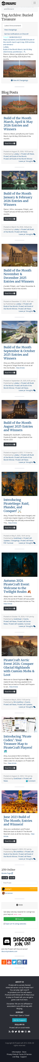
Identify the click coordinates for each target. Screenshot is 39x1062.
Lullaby (16, 154)
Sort (4, 878)
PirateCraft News (27, 154)
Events (26, 619)
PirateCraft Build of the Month (15, 156)
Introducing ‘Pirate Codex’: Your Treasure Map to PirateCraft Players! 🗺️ (18, 743)
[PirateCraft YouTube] (9, 962)
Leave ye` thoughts (26, 161)
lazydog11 (8, 889)
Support (23, 1057)
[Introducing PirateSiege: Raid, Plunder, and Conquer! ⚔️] (19, 484)
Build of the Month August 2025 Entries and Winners (18, 426)
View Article (20, 368)
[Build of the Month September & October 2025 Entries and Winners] (19, 332)
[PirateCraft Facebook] (24, 962)
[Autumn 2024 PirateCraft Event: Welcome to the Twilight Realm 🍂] (19, 565)
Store (24, 1052)
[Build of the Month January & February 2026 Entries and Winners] (19, 180)
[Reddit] (19, 1032)
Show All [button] (20, 919)
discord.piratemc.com (9, 951)
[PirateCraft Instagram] (19, 962)
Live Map (15, 1057)
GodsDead (17, 538)
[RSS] (9, 1032)
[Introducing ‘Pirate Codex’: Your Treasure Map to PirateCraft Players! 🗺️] (19, 725)
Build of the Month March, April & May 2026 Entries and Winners (18, 123)
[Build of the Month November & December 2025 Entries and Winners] (19, 255)
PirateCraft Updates (16, 624)
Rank (11, 878)
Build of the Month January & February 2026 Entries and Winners (18, 199)
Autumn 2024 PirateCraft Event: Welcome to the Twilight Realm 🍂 (17, 586)
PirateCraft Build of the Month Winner (18, 159)
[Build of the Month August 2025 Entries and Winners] (19, 409)
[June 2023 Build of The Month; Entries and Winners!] (19, 801)
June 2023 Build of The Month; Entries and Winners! (18, 820)
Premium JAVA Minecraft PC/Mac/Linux (19, 995)
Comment (30, 781)
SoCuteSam (9, 893)
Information (16, 1052)
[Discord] (29, 1032)
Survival (10, 543)
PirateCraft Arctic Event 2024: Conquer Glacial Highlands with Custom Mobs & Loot (19, 667)
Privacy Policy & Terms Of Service (19, 1054)
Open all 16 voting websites (15, 924)
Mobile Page (6, 873)
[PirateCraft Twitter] (14, 962)
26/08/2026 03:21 (15, 37)
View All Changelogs (20, 80)
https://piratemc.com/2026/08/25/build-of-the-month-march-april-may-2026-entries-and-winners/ (19, 42)
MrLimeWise (18, 702)
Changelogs (15, 540)
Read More (9, 143)
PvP (5, 543)
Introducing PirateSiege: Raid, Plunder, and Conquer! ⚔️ (16, 505)
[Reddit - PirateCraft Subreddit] (4, 962)
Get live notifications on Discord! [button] (16, 34)
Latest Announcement (12, 25)
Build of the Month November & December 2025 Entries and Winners (19, 275)
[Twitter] (16, 1032)
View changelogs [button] (10, 30)
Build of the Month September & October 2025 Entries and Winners (19, 352)
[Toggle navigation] (34, 3)
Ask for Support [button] (20, 1020)
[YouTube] (22, 1032)
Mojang (19, 1008)
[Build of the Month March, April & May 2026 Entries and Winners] (19, 104)
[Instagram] (26, 1032)
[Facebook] (13, 1032)
